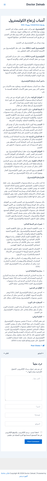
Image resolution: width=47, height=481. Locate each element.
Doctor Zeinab (35, 4)
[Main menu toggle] (4, 4)
